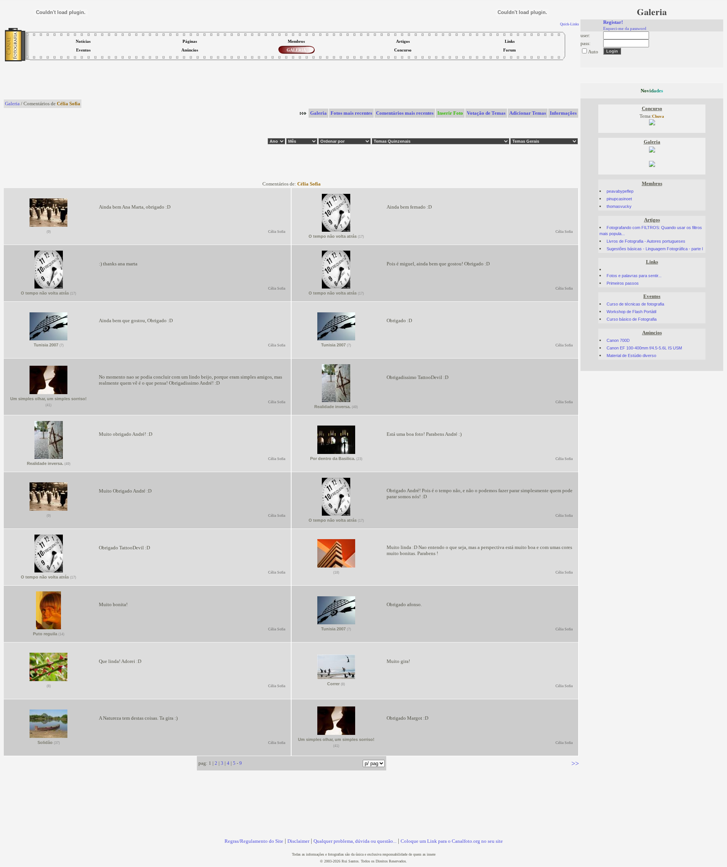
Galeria (12, 103)
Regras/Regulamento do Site (254, 841)
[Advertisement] (291, 81)
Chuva (658, 116)
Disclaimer (298, 841)
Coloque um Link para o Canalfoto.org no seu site (452, 841)
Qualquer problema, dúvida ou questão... (355, 841)
